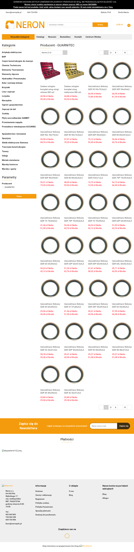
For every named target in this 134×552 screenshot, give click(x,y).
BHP (4, 57)
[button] (40, 486)
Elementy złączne (10, 74)
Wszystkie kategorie (19, 37)
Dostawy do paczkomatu (45, 515)
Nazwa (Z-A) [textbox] (46, 53)
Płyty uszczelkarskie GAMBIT (16, 118)
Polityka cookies (42, 503)
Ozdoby (5, 113)
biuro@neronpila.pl (14, 524)
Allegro (105, 498)
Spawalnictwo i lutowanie (14, 134)
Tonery (5, 151)
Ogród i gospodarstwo (12, 105)
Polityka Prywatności (44, 507)
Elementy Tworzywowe (13, 70)
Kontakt (78, 37)
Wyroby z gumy (9, 169)
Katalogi (40, 37)
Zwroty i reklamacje (43, 495)
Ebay (104, 494)
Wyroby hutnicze (10, 164)
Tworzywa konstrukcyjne (14, 147)
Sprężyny (6, 138)
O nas (71, 491)
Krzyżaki (6, 87)
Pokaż (19, 196)
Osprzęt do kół (9, 109)
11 (125, 53)
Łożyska (6, 96)
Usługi (5, 156)
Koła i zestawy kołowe (12, 83)
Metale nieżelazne (11, 160)
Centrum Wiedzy (93, 37)
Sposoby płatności (43, 511)
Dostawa (39, 491)
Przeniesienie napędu (12, 122)
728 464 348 (11, 517)
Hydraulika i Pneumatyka (14, 78)
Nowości (52, 37)
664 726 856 (11, 520)
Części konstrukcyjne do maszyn (18, 61)
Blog (71, 495)
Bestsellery (65, 37)
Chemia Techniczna (11, 65)
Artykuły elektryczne (12, 52)
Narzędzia (7, 100)
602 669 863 (11, 514)
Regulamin (39, 499)
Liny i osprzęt (8, 92)
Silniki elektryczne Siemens (15, 142)
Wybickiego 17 (12, 496)
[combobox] (53, 52)
